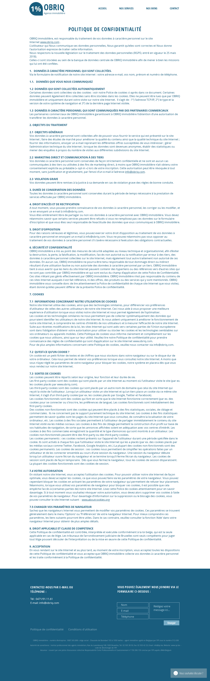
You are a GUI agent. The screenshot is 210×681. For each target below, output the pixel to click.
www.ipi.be (175, 645)
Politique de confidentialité (46, 629)
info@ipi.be (158, 645)
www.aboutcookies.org (96, 499)
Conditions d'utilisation (82, 629)
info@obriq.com (135, 172)
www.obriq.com (49, 42)
